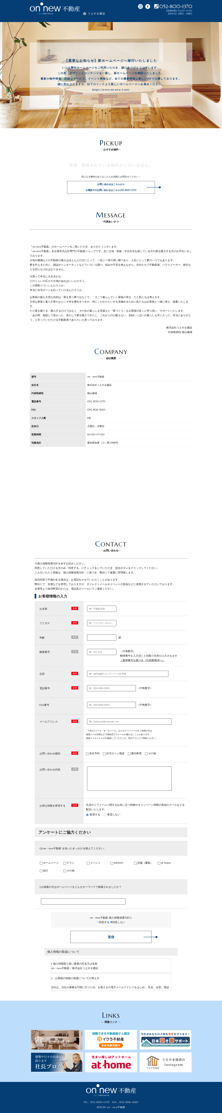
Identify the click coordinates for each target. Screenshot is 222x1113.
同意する (104, 922)
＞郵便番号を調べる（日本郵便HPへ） (142, 660)
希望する (95, 814)
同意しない (118, 922)
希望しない (113, 814)
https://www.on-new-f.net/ (111, 89)
